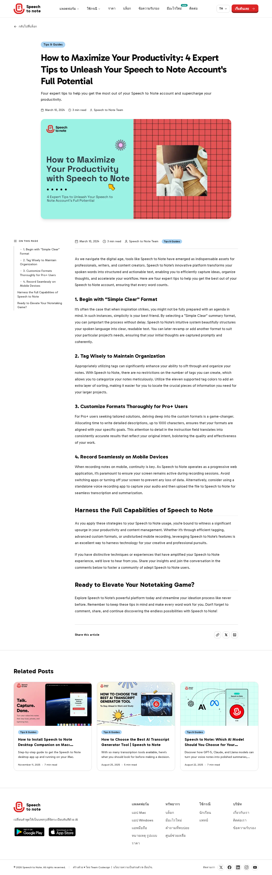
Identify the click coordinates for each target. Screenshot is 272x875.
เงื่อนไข (148, 867)
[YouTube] (255, 867)
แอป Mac (139, 813)
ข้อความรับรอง (149, 8)
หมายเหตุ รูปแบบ (144, 836)
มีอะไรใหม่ (176, 7)
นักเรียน (205, 813)
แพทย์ (203, 820)
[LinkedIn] (238, 867)
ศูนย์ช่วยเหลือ (176, 836)
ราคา (111, 8)
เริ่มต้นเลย (242, 9)
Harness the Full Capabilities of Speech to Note (37, 294)
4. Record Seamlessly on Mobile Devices (38, 283)
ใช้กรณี (92, 9)
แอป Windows (142, 820)
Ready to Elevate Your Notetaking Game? (39, 305)
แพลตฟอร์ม (68, 9)
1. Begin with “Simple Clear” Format (40, 251)
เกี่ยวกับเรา (241, 813)
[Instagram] (246, 867)
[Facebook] (229, 867)
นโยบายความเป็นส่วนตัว (127, 867)
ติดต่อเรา (239, 820)
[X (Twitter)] (221, 867)
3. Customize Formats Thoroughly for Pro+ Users (38, 273)
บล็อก (127, 8)
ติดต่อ (193, 8)
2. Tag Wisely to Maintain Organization (38, 262)
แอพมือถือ (139, 828)
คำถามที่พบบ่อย (177, 828)
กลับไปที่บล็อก (28, 26)
